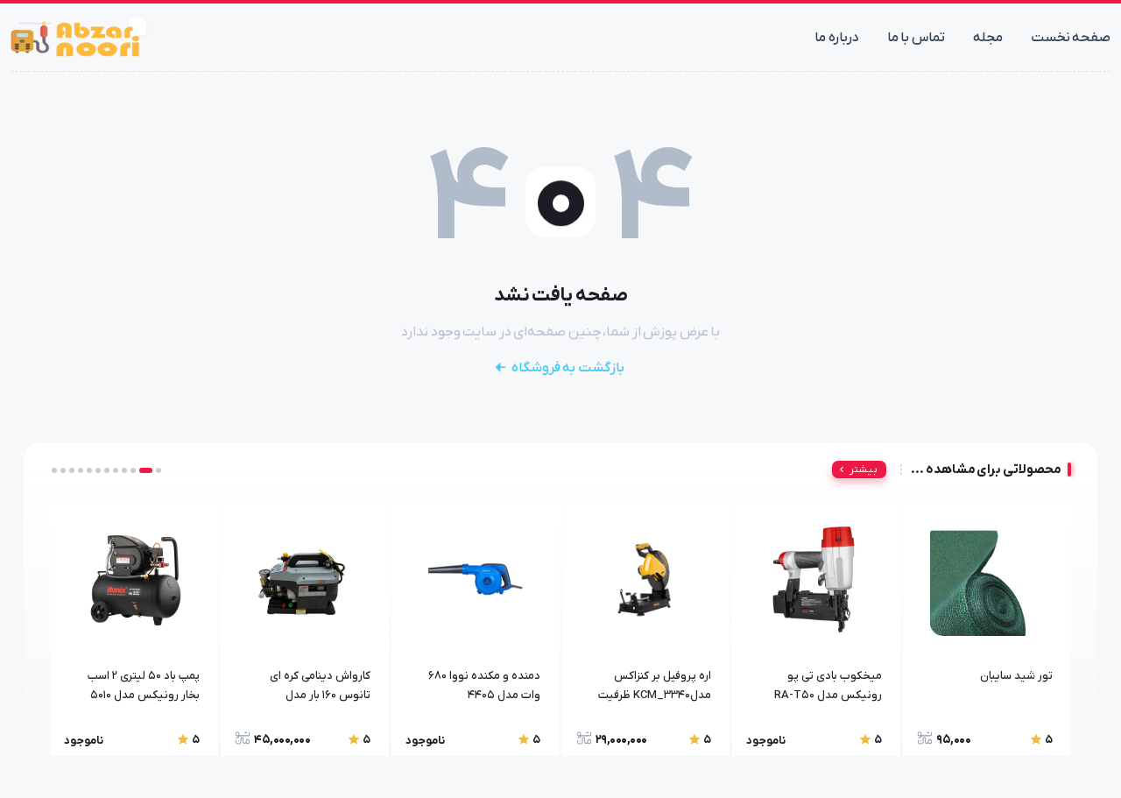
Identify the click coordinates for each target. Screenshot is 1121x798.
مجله (988, 37)
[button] (158, 470)
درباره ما (836, 37)
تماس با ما (916, 37)
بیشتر (864, 470)
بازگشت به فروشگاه (567, 368)
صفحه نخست (1071, 37)
